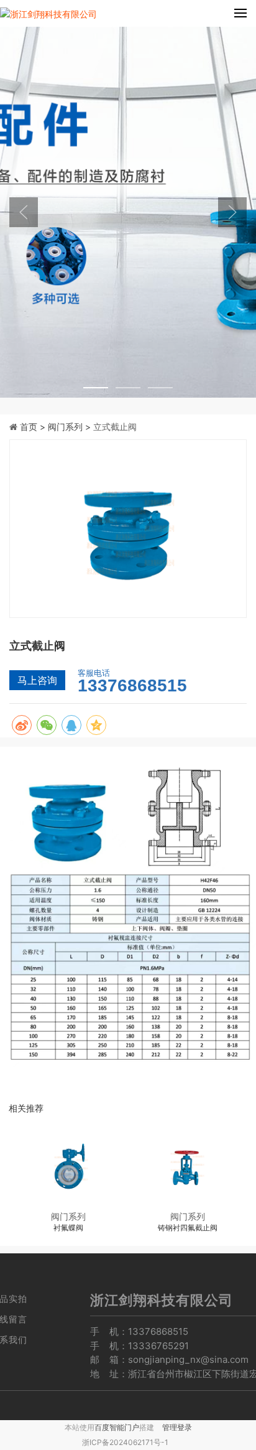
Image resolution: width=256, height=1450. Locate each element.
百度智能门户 (116, 1427)
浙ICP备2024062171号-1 (125, 1442)
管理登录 (177, 1427)
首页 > (34, 426)
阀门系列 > (70, 426)
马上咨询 (37, 680)
